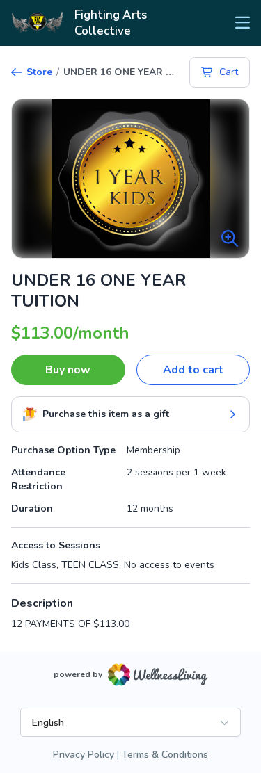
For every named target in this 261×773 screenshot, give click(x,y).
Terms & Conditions (165, 754)
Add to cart (193, 369)
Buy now (67, 369)
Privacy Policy (83, 754)
